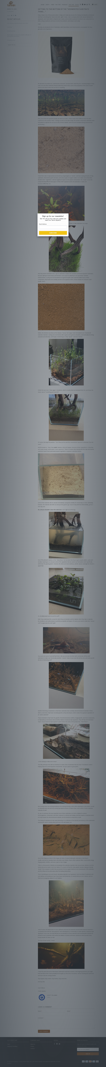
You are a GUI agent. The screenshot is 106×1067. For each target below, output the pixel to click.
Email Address (43, 224)
